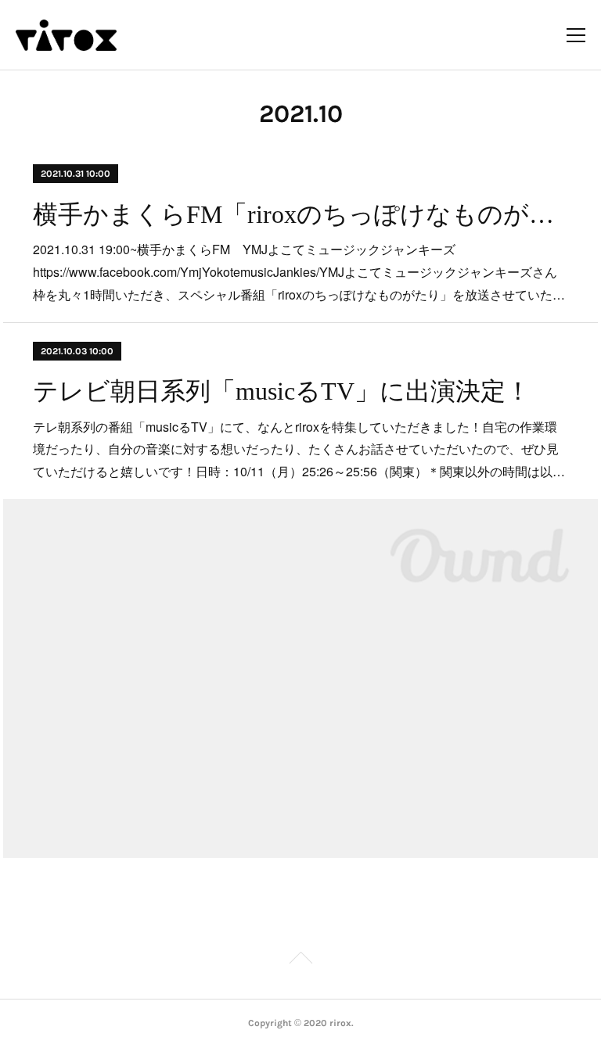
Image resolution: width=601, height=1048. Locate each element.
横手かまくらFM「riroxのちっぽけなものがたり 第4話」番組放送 (300, 214)
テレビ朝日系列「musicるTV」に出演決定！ (282, 391)
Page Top (300, 960)
